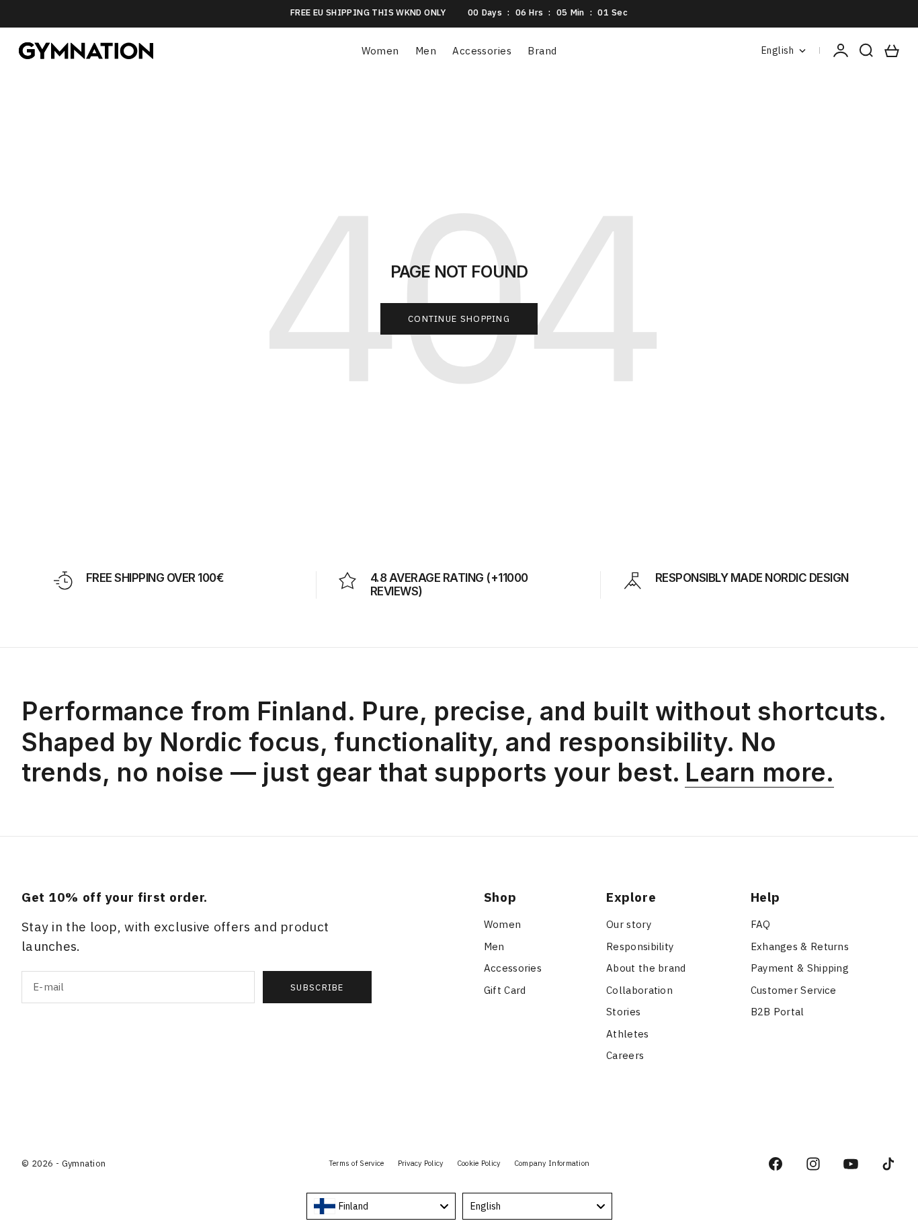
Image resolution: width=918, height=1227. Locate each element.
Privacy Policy (421, 1163)
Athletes (627, 1033)
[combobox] (381, 1206)
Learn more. (759, 772)
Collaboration (639, 990)
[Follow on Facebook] (775, 1164)
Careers (625, 1055)
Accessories (481, 50)
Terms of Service (356, 1163)
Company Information (552, 1163)
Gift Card (505, 990)
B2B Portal (777, 1011)
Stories (623, 1011)
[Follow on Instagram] (813, 1164)
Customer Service (794, 990)
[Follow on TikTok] (888, 1164)
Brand (542, 50)
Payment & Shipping (800, 968)
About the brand (646, 968)
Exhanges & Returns (800, 946)
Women (380, 50)
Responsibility (639, 946)
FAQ (761, 924)
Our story (628, 924)
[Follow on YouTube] (851, 1164)
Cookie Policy (479, 1163)
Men (425, 50)
